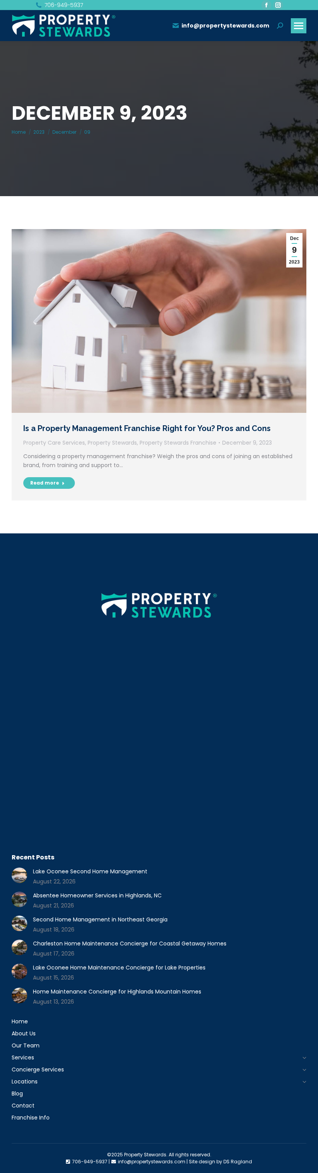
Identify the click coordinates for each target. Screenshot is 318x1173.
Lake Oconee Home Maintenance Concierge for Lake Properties (119, 967)
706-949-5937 (64, 5)
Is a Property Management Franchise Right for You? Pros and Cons (147, 428)
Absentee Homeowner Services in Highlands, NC (97, 895)
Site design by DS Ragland (220, 1161)
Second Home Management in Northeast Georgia (100, 919)
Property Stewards (112, 443)
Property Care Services (54, 443)
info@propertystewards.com (225, 25)
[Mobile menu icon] (298, 25)
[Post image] (19, 875)
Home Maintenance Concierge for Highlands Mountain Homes (117, 991)
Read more (44, 483)
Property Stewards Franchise (178, 443)
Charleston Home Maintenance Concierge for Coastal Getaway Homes (129, 943)
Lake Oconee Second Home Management (90, 871)
